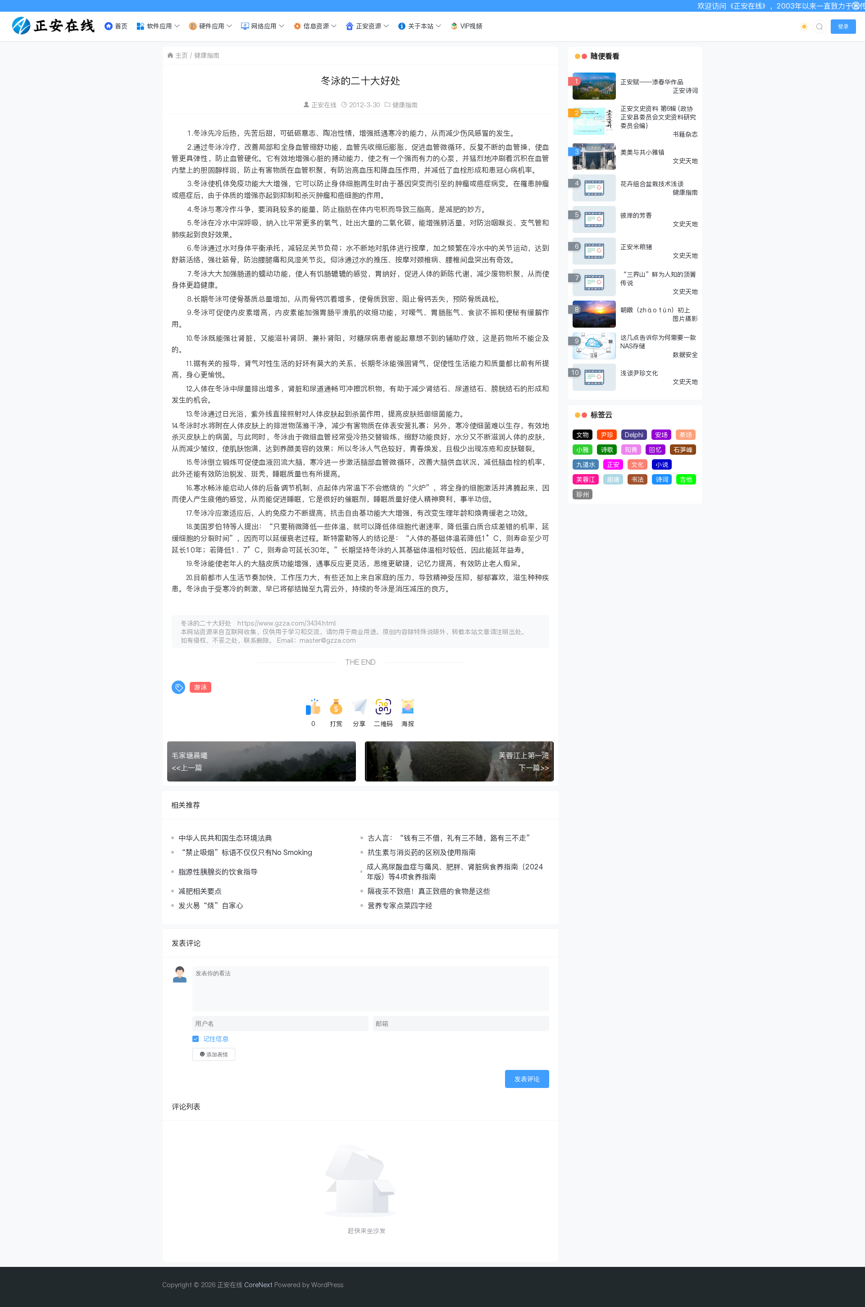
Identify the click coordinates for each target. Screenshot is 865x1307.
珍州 (582, 494)
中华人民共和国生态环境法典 (225, 838)
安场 (661, 434)
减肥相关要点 (200, 891)
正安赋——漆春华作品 (651, 82)
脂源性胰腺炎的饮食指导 (218, 872)
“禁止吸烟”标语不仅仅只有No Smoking (245, 852)
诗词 (662, 479)
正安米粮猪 (636, 246)
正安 (613, 464)
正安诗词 (685, 90)
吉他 (686, 479)
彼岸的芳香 (636, 215)
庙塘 (613, 479)
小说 (662, 464)
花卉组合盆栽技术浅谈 (651, 183)
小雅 (582, 449)
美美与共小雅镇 (642, 152)
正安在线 (324, 105)
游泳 (200, 687)
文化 (637, 464)
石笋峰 (683, 449)
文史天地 (685, 160)
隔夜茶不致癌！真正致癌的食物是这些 (429, 891)
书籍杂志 (685, 134)
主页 (181, 55)
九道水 (585, 464)
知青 (631, 449)
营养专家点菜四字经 (400, 905)
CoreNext (258, 1284)
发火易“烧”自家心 (210, 905)
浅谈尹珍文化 (639, 373)
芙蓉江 (585, 479)
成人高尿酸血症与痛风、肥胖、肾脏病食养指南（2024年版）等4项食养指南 (455, 872)
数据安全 (685, 354)
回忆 (655, 449)
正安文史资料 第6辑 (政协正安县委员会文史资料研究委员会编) (658, 117)
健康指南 (206, 55)
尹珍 (607, 434)
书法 (637, 479)
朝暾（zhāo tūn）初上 (655, 310)
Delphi (634, 434)
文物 (582, 434)
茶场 (685, 434)
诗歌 (607, 449)
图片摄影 (685, 318)
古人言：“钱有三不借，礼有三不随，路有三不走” (450, 838)
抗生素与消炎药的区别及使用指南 (422, 852)
